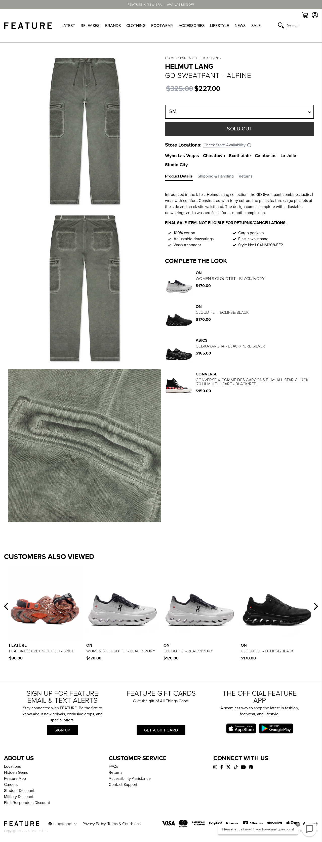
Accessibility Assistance (130, 778)
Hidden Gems (16, 772)
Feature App (15, 778)
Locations (12, 766)
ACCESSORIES (192, 25)
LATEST (68, 25)
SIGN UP (62, 730)
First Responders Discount (27, 802)
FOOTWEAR (162, 25)
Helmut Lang (208, 58)
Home (170, 58)
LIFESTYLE (219, 25)
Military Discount (18, 796)
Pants (185, 58)
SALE (256, 25)
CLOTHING (135, 25)
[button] (6, 606)
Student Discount (19, 790)
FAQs (113, 766)
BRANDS (113, 25)
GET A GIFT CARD (161, 730)
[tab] (181, 177)
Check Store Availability (225, 145)
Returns (115, 772)
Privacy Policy (94, 823)
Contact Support (123, 784)
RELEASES (90, 25)
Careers (11, 784)
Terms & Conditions (124, 823)
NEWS (240, 25)
